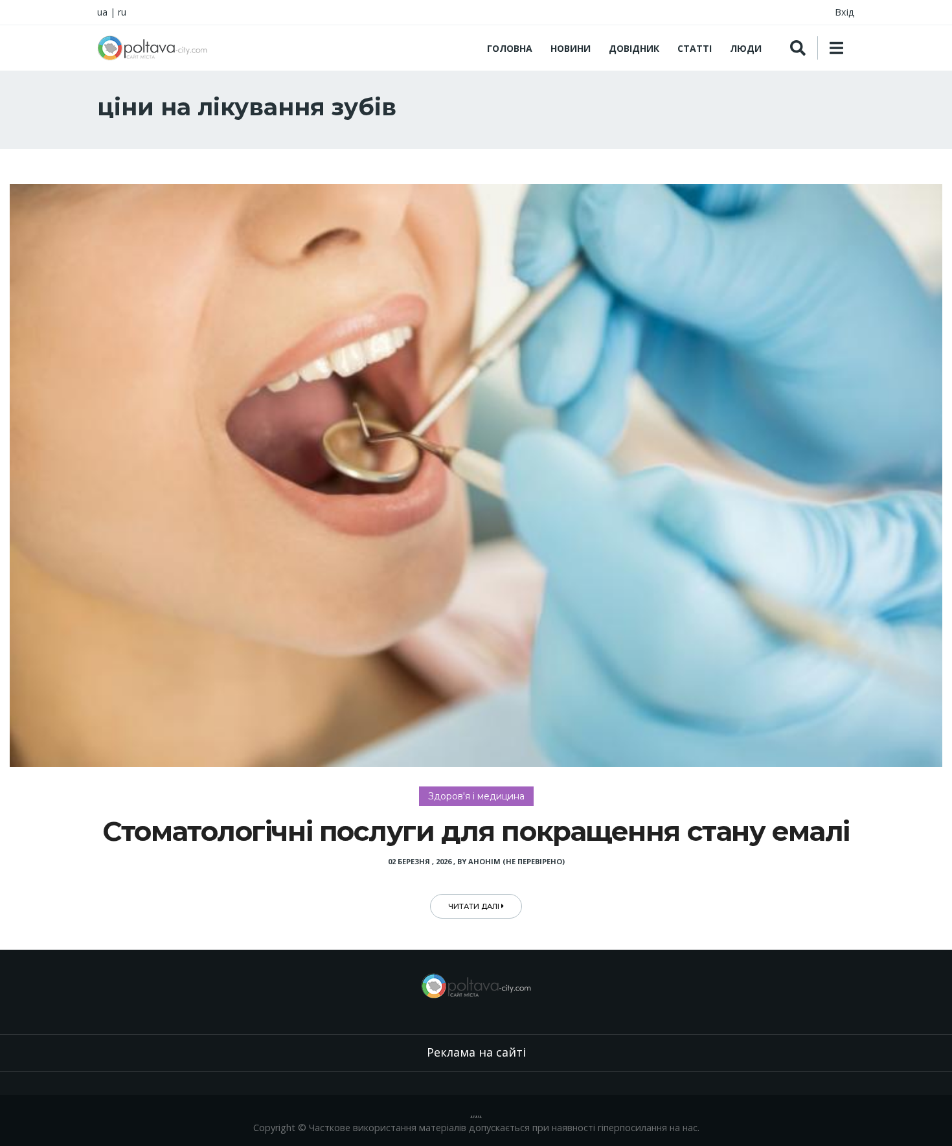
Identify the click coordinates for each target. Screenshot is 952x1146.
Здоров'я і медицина (476, 796)
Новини (570, 48)
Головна (509, 48)
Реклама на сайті (476, 1052)
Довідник (634, 48)
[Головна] (152, 48)
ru (122, 12)
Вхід (845, 12)
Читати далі (474, 906)
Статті (694, 48)
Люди (746, 48)
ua (102, 12)
